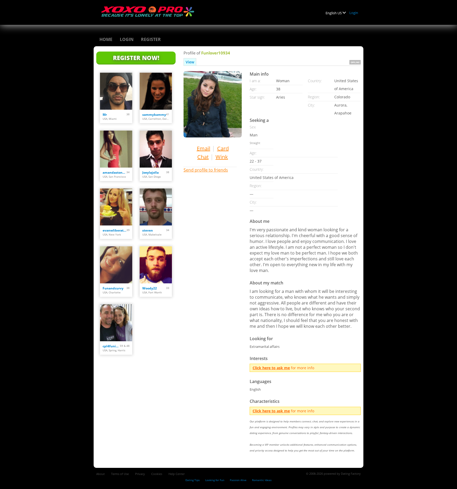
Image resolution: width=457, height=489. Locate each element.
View (190, 61)
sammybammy (154, 114)
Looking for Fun (214, 480)
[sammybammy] (156, 91)
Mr (105, 114)
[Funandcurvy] (116, 264)
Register (151, 39)
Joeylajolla (150, 172)
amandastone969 (114, 172)
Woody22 (149, 288)
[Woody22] (156, 264)
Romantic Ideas (262, 480)
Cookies (156, 474)
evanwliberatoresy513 (114, 230)
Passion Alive (238, 480)
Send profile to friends (206, 170)
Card (223, 148)
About (100, 474)
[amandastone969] (116, 149)
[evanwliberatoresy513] (116, 206)
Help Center (176, 474)
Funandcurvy (113, 288)
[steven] (156, 206)
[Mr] (116, 91)
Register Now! (136, 58)
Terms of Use (120, 474)
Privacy (140, 474)
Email (203, 148)
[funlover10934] (213, 104)
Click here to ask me (271, 367)
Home (105, 39)
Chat (203, 156)
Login (353, 12)
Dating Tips (192, 480)
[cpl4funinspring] (116, 322)
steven (147, 230)
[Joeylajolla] (156, 149)
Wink (222, 156)
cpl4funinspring (111, 346)
